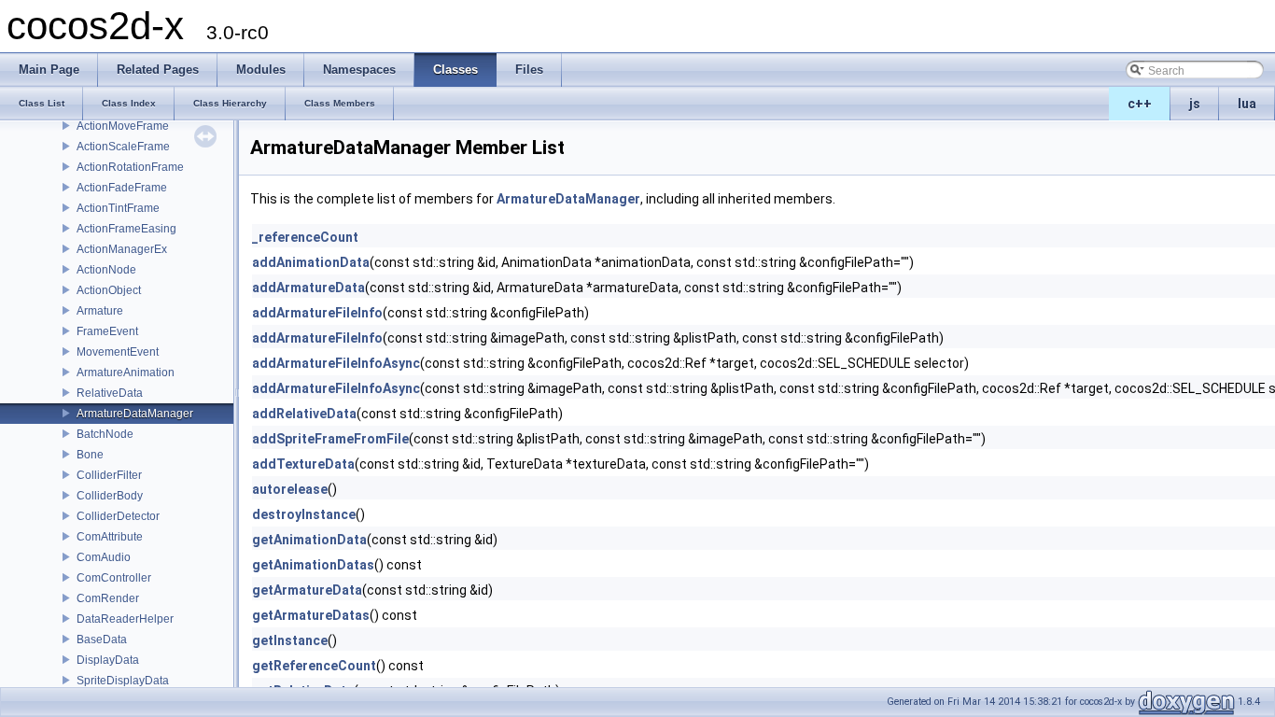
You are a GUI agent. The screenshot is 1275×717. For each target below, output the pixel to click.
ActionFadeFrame (122, 187)
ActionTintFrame (118, 208)
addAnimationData (311, 262)
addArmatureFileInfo (317, 312)
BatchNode (105, 434)
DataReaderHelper (125, 619)
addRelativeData (304, 413)
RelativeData (110, 393)
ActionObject (109, 290)
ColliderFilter (109, 475)
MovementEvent (118, 351)
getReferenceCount (314, 665)
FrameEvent (107, 331)
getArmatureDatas (311, 615)
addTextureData (303, 464)
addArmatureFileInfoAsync (336, 363)
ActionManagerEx (122, 249)
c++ (1140, 103)
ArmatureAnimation (126, 372)
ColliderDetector (118, 516)
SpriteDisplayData (123, 680)
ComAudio (104, 557)
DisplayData (108, 660)
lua (1247, 103)
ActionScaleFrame (123, 146)
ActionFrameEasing (126, 228)
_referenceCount (305, 237)
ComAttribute (110, 536)
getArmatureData (307, 590)
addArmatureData (308, 287)
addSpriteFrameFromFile (330, 438)
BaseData (102, 639)
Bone (90, 454)
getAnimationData (309, 539)
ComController (114, 577)
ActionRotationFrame (130, 167)
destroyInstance (304, 514)
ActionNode (106, 269)
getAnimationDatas (313, 564)
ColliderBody (110, 495)
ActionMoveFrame (123, 126)
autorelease (290, 489)
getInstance (290, 640)
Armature (100, 310)
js (1194, 103)
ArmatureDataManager (135, 413)
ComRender (108, 598)
